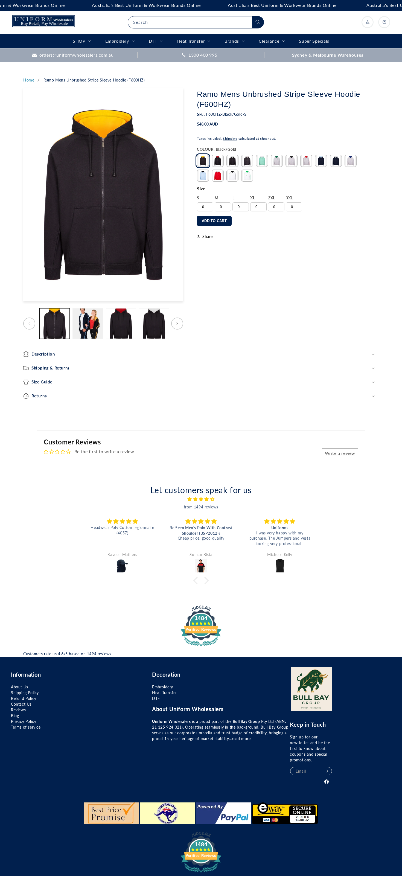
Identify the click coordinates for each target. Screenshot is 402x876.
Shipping (230, 138)
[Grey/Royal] (351, 161)
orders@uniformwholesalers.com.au (76, 54)
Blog (15, 715)
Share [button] (207, 236)
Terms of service (26, 727)
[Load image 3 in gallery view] (121, 323)
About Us (19, 687)
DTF (156, 698)
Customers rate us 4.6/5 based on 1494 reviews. (67, 653)
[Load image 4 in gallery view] (154, 323)
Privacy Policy (23, 721)
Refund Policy (23, 698)
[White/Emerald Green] (247, 176)
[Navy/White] (336, 161)
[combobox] (196, 22)
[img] (201, 499)
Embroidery (162, 687)
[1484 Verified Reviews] (201, 647)
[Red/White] (218, 176)
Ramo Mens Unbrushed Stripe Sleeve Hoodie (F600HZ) (94, 80)
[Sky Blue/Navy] (203, 176)
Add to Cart (214, 221)
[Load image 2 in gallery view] (87, 323)
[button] (201, 354)
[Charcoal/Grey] (247, 161)
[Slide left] (29, 324)
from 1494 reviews (201, 507)
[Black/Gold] (203, 161)
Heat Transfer (164, 692)
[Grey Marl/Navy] (292, 161)
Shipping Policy (25, 692)
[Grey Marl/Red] (306, 161)
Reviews (18, 710)
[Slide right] (177, 324)
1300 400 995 (202, 54)
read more (241, 738)
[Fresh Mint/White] (262, 161)
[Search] (258, 22)
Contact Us (21, 704)
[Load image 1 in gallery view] (54, 323)
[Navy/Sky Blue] (321, 161)
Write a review (340, 453)
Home (28, 80)
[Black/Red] (218, 161)
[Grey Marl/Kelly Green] (277, 161)
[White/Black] (232, 176)
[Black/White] (232, 161)
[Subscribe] (326, 771)
